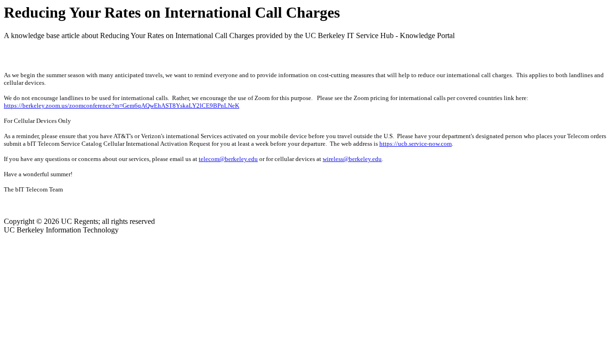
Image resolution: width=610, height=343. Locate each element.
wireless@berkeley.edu (352, 158)
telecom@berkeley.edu (228, 158)
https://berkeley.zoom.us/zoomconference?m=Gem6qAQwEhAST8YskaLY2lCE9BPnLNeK (121, 105)
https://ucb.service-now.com (415, 143)
